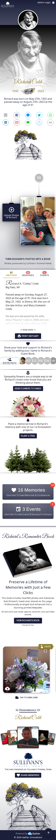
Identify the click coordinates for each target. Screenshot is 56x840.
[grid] (28, 220)
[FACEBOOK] (17, 115)
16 (52, 485)
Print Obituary (30, 336)
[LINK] (50, 122)
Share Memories (29, 775)
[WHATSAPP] (50, 115)
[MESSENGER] (28, 115)
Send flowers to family (28, 388)
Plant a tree (28, 436)
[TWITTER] (39, 115)
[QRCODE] (5, 115)
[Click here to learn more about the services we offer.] (28, 760)
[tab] (11, 273)
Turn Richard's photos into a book (28, 259)
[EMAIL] (17, 122)
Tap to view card (29, 697)
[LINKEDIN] (5, 122)
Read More (28, 330)
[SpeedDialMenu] (48, 832)
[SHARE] (39, 122)
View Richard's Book (28, 620)
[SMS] (28, 122)
